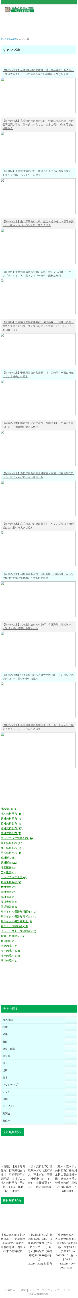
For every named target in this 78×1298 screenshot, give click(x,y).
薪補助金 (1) (8, 941)
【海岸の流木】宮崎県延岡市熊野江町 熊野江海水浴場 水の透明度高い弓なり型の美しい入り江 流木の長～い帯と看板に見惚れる (38, 124)
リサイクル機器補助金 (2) (16, 921)
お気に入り (11, 1290)
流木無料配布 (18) (11, 813)
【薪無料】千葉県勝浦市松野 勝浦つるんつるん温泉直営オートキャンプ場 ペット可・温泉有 (38, 173)
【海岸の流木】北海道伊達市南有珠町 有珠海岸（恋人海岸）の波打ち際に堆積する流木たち (38, 626)
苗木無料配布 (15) (11, 853)
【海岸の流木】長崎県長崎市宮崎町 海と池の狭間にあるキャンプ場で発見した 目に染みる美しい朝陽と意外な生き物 (38, 72)
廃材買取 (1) (8, 897)
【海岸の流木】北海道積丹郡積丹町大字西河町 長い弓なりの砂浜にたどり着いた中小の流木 (38, 676)
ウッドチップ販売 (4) (13, 877)
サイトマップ (36, 1290)
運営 (23, 1290)
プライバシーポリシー (60, 1290)
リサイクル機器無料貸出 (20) (18, 916)
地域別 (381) (8, 808)
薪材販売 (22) (9, 862)
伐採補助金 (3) (9, 906)
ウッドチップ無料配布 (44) (17, 838)
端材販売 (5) (8, 857)
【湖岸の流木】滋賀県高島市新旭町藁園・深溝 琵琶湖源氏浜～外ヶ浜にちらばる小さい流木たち (38, 475)
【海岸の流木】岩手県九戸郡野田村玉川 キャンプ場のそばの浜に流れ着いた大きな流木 (38, 525)
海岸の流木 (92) (10, 950)
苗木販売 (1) (8, 872)
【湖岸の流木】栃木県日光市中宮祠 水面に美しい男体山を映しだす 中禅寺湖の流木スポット (38, 425)
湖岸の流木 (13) (10, 955)
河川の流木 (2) (9, 960)
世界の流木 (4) (9, 945)
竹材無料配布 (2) (11, 823)
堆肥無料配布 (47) (11, 843)
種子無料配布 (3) (11, 848)
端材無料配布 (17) (11, 828)
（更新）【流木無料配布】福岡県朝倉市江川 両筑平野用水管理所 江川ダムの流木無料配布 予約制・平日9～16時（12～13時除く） (13, 1179)
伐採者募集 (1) (9, 901)
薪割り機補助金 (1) (12, 936)
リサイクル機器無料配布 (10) (18, 911)
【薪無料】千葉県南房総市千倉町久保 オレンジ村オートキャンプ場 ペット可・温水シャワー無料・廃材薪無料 (38, 273)
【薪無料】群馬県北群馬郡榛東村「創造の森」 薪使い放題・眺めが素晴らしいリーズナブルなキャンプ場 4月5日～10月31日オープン (38, 326)
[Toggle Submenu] (71, 1020)
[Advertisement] (39, 22)
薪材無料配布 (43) (11, 818)
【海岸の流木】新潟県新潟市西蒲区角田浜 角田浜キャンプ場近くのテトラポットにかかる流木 (38, 727)
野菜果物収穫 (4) (11, 882)
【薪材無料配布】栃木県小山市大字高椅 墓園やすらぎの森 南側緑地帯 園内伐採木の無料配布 (14, 1243)
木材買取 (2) (8, 887)
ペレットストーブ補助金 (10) (18, 931)
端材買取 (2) (8, 892)
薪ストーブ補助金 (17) (14, 926)
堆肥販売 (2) (8, 867)
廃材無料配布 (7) (11, 833)
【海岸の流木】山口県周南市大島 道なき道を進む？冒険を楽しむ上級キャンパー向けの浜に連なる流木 (38, 223)
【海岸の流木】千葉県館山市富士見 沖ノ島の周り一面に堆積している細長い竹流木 (38, 374)
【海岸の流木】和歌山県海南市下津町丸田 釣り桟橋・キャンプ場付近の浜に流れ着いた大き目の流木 (38, 576)
